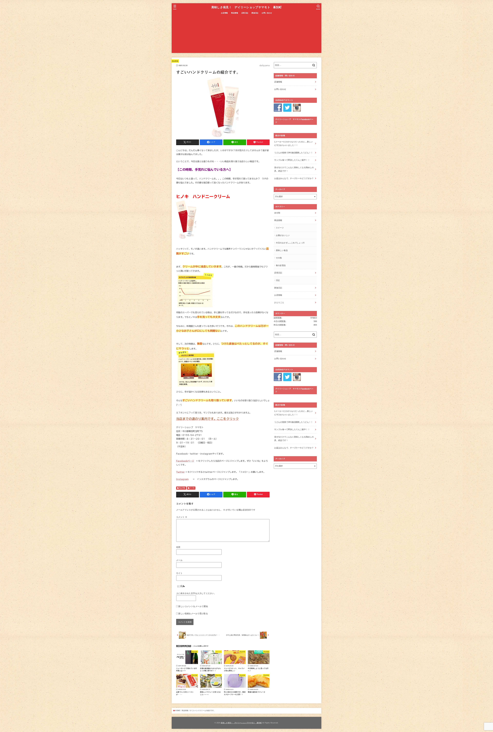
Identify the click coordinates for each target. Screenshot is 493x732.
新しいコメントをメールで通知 (193, 606)
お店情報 (224, 13)
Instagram (182, 479)
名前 (178, 547)
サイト (179, 573)
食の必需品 (281, 265)
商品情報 (234, 13)
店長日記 (244, 13)
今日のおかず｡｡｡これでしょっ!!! (290, 243)
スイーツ (280, 228)
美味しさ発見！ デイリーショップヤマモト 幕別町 (246, 7)
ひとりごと (279, 303)
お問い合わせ (267, 13)
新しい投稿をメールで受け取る (193, 613)
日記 (278, 280)
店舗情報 (278, 82)
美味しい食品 (282, 250)
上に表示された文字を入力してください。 (196, 593)
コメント (181, 517)
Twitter (180, 472)
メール (179, 560)
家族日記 (255, 13)
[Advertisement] (246, 35)
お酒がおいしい (283, 235)
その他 (192, 488)
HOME (177, 710)
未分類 (277, 213)
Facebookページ (185, 461)
